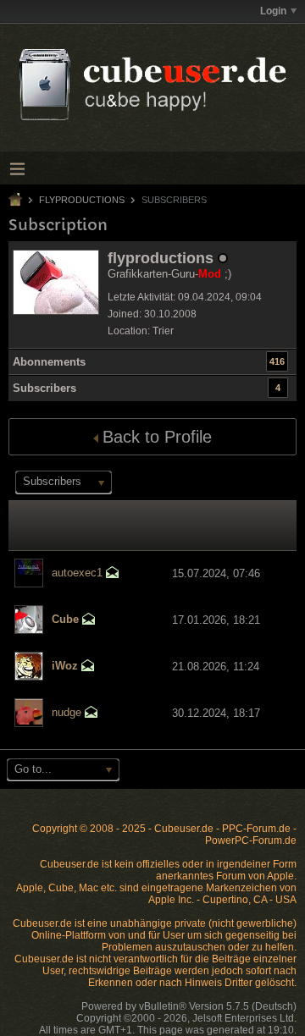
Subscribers (44, 388)
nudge (66, 712)
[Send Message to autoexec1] (112, 574)
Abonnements (49, 361)
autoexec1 (77, 572)
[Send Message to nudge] (91, 714)
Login (273, 11)
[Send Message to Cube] (89, 620)
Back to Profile (157, 436)
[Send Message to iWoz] (88, 667)
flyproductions (82, 200)
